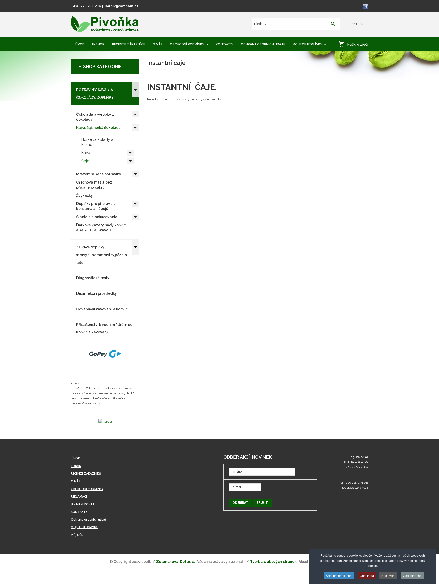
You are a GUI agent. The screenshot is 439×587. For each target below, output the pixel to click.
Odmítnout (367, 575)
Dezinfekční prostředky (96, 293)
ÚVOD (75, 458)
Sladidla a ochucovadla (96, 217)
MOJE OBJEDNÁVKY (84, 527)
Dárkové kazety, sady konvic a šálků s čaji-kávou (101, 227)
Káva (85, 152)
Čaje (85, 161)
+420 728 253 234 (86, 6)
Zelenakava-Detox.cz (176, 562)
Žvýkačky (84, 195)
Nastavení (388, 575)
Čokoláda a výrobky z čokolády (95, 116)
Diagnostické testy (92, 278)
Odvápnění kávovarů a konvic (102, 309)
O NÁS (75, 481)
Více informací (412, 575)
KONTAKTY (79, 512)
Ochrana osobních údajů (88, 519)
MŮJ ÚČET (78, 535)
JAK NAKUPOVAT (83, 504)
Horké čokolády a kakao (97, 142)
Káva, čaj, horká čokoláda (98, 127)
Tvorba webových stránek (273, 562)
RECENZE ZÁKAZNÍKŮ (86, 473)
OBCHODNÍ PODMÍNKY (87, 489)
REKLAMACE (79, 496)
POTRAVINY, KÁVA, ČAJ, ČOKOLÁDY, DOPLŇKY (95, 94)
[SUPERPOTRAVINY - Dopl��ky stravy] (105, 24)
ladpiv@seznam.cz (121, 6)
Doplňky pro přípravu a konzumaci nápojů (96, 206)
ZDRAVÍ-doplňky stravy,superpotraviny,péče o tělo (101, 254)
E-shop (76, 466)
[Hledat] (333, 24)
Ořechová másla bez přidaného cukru (94, 184)
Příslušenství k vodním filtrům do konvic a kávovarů (104, 328)
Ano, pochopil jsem (339, 575)
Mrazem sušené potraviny (98, 174)
